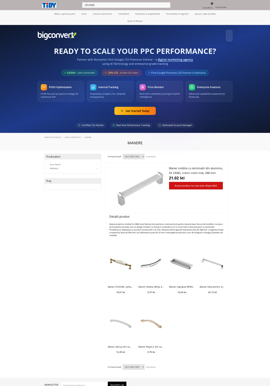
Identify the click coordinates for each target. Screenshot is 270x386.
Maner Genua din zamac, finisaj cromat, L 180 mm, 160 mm (120, 343)
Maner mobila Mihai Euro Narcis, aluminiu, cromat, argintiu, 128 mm (151, 283)
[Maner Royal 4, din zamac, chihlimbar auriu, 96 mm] (151, 321)
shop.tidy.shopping (53, 134)
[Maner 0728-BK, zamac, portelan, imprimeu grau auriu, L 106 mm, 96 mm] (120, 261)
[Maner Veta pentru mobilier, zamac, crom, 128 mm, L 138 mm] (212, 261)
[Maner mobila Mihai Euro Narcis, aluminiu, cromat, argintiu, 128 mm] (151, 261)
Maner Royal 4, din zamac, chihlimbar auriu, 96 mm (151, 343)
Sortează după (114, 153)
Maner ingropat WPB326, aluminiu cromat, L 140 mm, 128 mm (182, 283)
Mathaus (74, 165)
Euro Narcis (74, 161)
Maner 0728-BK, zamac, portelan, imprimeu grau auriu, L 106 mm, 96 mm (120, 283)
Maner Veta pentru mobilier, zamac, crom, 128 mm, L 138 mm (212, 283)
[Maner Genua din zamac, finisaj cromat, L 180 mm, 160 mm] (120, 321)
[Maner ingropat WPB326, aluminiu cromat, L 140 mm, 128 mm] (182, 261)
